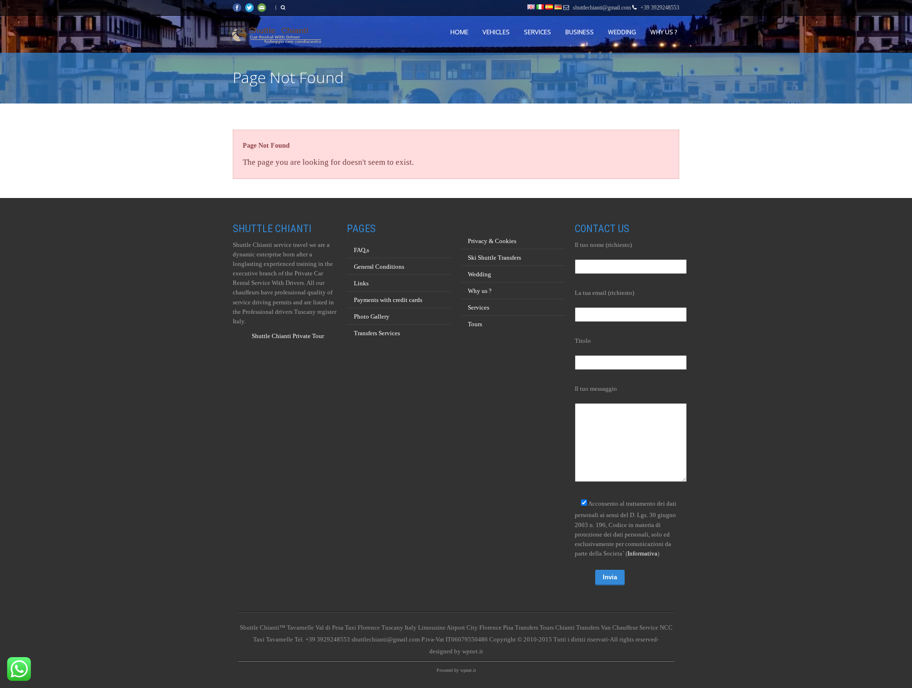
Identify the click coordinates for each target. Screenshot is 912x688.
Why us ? (663, 32)
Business (579, 32)
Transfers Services (377, 333)
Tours (475, 324)
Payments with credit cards (388, 299)
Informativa (642, 553)
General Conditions (379, 266)
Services (537, 32)
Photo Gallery (372, 316)
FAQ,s (361, 250)
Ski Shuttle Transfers (494, 257)
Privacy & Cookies (492, 241)
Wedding (622, 32)
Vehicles (496, 32)
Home (459, 32)
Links (361, 283)
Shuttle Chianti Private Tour (288, 335)
